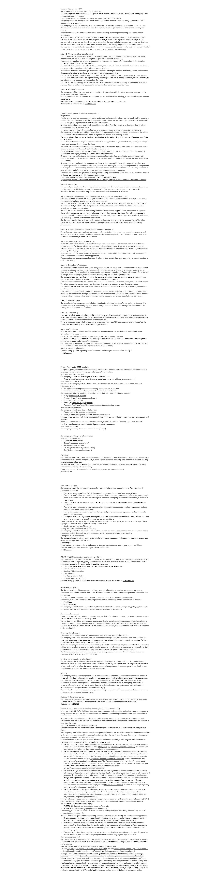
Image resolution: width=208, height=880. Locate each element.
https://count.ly (76, 400)
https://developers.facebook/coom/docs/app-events (100, 405)
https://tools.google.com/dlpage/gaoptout (102, 749)
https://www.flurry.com (77, 396)
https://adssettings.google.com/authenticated (89, 808)
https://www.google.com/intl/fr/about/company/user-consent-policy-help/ (88, 177)
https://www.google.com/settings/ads (105, 782)
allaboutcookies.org (89, 725)
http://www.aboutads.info (113, 785)
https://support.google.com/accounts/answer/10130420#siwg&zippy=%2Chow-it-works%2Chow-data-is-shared (103, 180)
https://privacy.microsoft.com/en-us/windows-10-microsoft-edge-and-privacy (110, 858)
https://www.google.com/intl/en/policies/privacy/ (116, 747)
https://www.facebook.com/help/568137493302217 (85, 768)
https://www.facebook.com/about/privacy (86, 761)
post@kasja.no (90, 104)
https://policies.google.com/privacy (83, 787)
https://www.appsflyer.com (82, 403)
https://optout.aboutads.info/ (73, 813)
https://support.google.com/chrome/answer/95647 (86, 849)
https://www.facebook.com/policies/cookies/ (107, 759)
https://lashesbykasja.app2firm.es (73, 18)
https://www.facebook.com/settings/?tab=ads (91, 806)
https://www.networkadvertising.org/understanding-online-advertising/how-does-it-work (109, 801)
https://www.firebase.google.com (84, 398)
